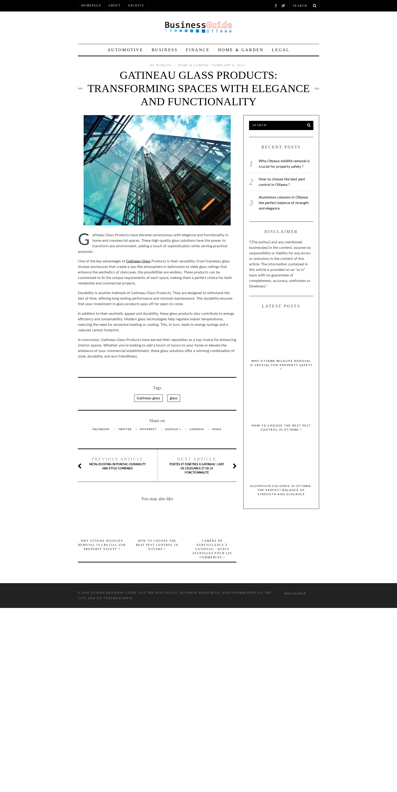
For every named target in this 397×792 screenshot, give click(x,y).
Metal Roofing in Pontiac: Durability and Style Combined (117, 463)
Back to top (294, 593)
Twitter (125, 429)
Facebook (102, 429)
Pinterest (149, 429)
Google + (173, 429)
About (114, 5)
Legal (280, 50)
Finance (198, 50)
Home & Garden (241, 50)
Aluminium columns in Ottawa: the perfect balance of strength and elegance (284, 203)
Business (165, 50)
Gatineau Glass (138, 261)
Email (217, 429)
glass (174, 398)
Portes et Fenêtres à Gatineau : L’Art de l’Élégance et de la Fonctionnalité (197, 465)
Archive (136, 5)
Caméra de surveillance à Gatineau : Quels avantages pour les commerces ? (212, 549)
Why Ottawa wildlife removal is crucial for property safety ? (102, 545)
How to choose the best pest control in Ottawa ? (157, 545)
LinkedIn (197, 429)
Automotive (125, 50)
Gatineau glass (148, 398)
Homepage (91, 5)
